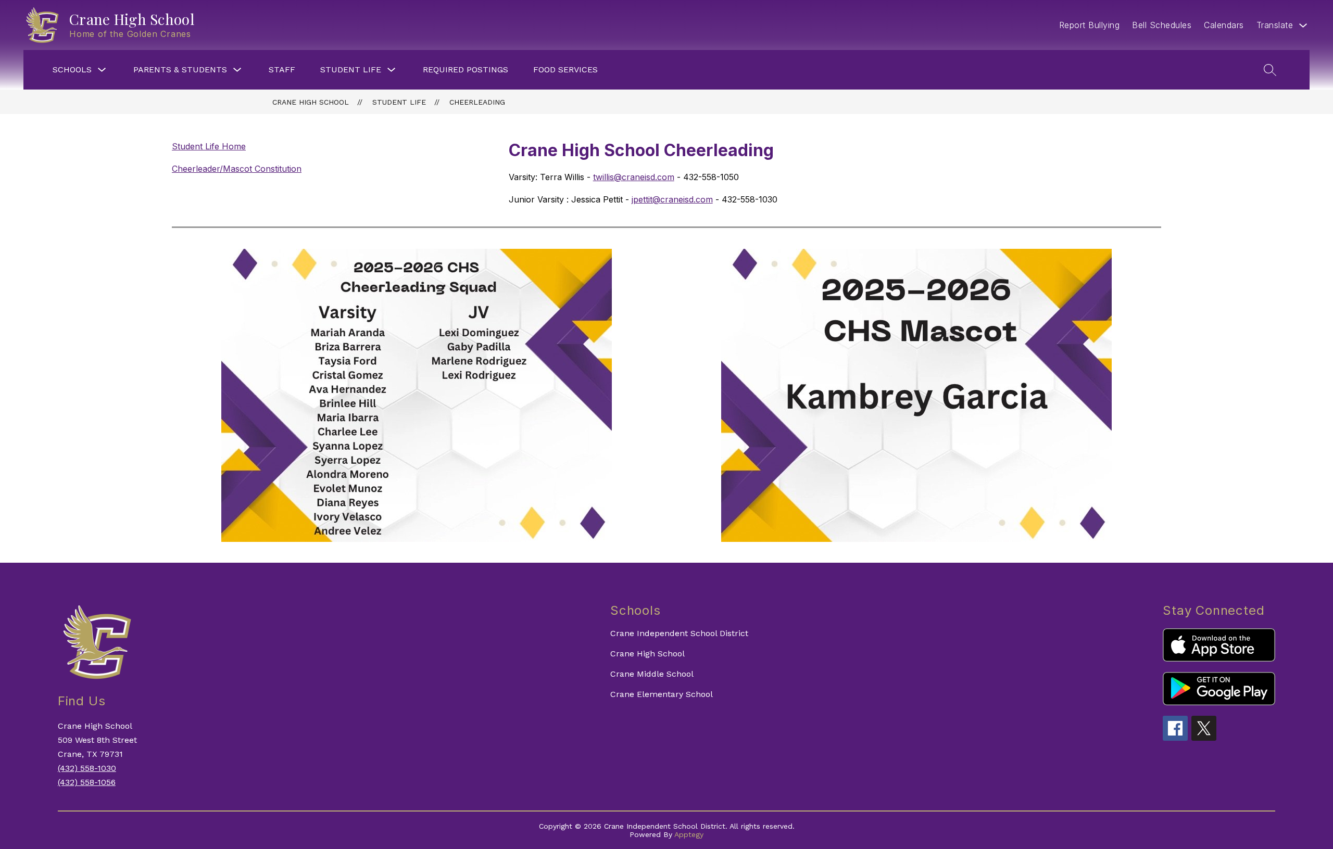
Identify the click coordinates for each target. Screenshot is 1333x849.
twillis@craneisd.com (633, 177)
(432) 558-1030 (87, 768)
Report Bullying (1089, 25)
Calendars (1224, 25)
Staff (282, 69)
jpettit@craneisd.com (672, 199)
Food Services (565, 69)
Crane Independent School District (679, 633)
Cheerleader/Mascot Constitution (236, 168)
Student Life (350, 69)
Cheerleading (477, 102)
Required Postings (465, 69)
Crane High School (310, 102)
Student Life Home (209, 146)
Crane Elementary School (661, 694)
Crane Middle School (652, 674)
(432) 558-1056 (87, 782)
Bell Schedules (1161, 25)
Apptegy (688, 834)
